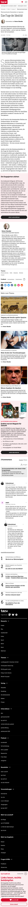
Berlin (2, 643)
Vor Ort (3, 797)
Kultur (2, 636)
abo (2, 713)
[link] (9, 6)
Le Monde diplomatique (7, 826)
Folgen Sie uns (4, 614)
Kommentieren (10, 279)
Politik (8, 9)
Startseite (3, 9)
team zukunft (4, 771)
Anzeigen (3, 852)
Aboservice (4, 867)
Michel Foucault (5, 676)
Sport (2, 640)
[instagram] (16, 615)
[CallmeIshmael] (2, 483)
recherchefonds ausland (7, 724)
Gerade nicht (20, 873)
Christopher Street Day (7, 665)
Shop (2, 849)
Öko (2, 629)
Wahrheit (3, 651)
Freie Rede (4, 757)
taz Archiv (3, 830)
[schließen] (25, 873)
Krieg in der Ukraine (6, 673)
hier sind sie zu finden (7, 475)
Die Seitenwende (5, 695)
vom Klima (23, 111)
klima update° (4, 749)
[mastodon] (10, 615)
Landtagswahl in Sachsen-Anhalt (9, 662)
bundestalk (4, 742)
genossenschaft (5, 717)
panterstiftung (5, 727)
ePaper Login (4, 871)
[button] (26, 2)
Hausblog (3, 691)
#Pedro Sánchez (5, 272)
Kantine (3, 845)
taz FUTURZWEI (5, 823)
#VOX (11, 272)
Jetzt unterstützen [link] (14, 217)
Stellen (3, 698)
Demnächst (4, 793)
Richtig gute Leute (6, 669)
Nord (2, 647)
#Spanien (15, 272)
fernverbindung (5, 746)
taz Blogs (3, 819)
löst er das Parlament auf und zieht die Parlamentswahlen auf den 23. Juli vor (13, 68)
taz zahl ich (4, 720)
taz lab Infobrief (5, 782)
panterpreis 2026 (5, 731)
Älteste (25, 460)
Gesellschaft (4, 632)
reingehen (3, 760)
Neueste (21, 460)
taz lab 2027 (4, 808)
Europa (13, 9)
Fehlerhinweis (19, 279)
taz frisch (3, 775)
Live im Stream (5, 801)
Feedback (3, 864)
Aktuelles (3, 687)
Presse (3, 702)
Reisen (2, 841)
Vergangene (4, 804)
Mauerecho (4, 753)
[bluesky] (13, 615)
